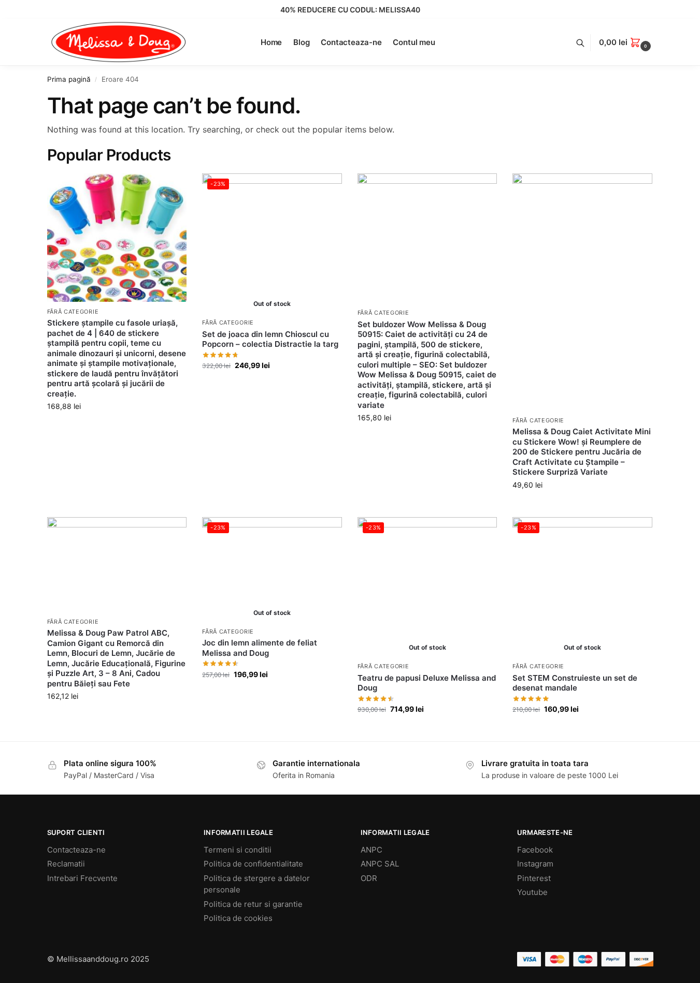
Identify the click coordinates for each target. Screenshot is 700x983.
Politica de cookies (238, 918)
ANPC (371, 850)
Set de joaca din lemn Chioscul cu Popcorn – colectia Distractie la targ (270, 339)
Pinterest (534, 878)
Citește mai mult (272, 387)
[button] (626, 42)
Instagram (535, 864)
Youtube (532, 892)
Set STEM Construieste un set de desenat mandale (574, 683)
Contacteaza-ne (76, 850)
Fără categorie (73, 311)
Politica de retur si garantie (253, 904)
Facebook (535, 850)
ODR (369, 878)
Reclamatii (66, 864)
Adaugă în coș (117, 427)
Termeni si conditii (238, 850)
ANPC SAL (380, 864)
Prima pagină (69, 79)
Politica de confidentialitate (253, 864)
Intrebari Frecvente (82, 878)
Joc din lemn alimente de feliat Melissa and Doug (259, 648)
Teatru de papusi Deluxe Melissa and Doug (427, 683)
